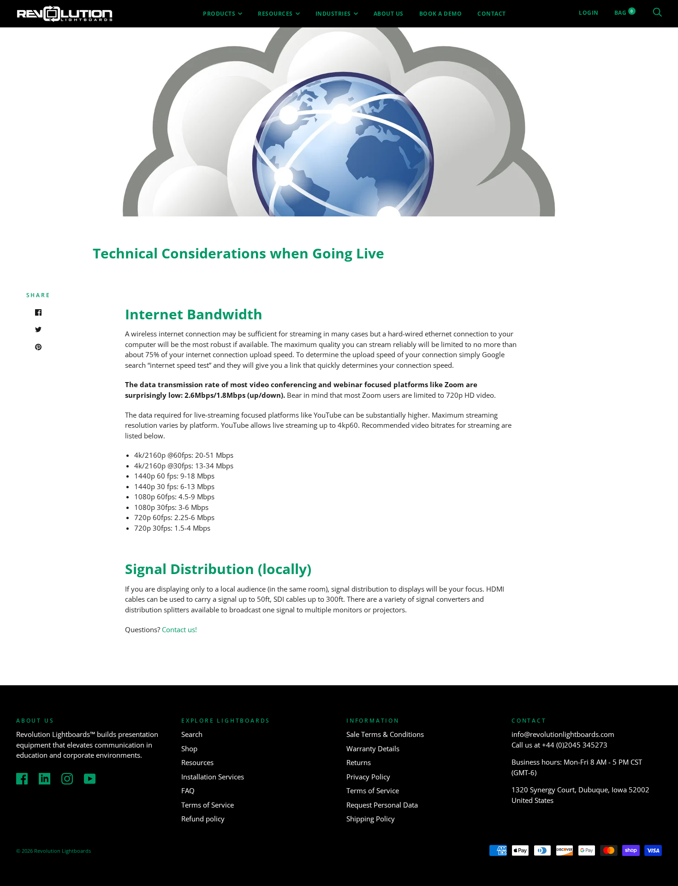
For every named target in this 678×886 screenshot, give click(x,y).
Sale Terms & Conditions (385, 734)
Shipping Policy (370, 818)
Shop (189, 748)
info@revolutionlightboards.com (562, 734)
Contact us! (179, 629)
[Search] (657, 12)
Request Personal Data (382, 804)
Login (589, 12)
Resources (275, 13)
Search (191, 734)
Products (219, 13)
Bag (623, 12)
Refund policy (203, 818)
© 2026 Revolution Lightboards (53, 850)
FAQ (188, 790)
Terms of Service (207, 804)
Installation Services (212, 776)
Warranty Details (372, 748)
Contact (491, 13)
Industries (333, 13)
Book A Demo (440, 13)
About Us (389, 13)
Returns (358, 762)
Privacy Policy (368, 776)
